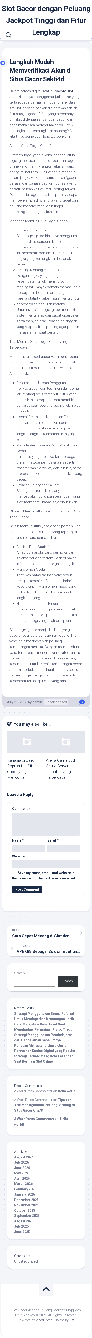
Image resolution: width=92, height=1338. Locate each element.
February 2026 (25, 1189)
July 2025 (21, 1226)
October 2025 (24, 1210)
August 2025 (23, 1221)
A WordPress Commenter (34, 1119)
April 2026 (22, 1178)
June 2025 (22, 1232)
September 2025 (27, 1216)
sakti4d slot (64, 91)
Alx (71, 1320)
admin (37, 702)
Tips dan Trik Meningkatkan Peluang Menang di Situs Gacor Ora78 (44, 1105)
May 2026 (21, 1173)
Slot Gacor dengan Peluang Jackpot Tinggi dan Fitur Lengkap (46, 20)
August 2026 (23, 1157)
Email (53, 840)
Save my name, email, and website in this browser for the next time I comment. (44, 875)
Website (18, 856)
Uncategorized (56, 702)
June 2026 (22, 1168)
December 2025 (26, 1200)
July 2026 (21, 1162)
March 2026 (23, 1184)
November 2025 (26, 1205)
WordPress (44, 1320)
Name (18, 840)
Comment (21, 809)
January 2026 (24, 1194)
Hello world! (67, 1091)
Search (19, 973)
